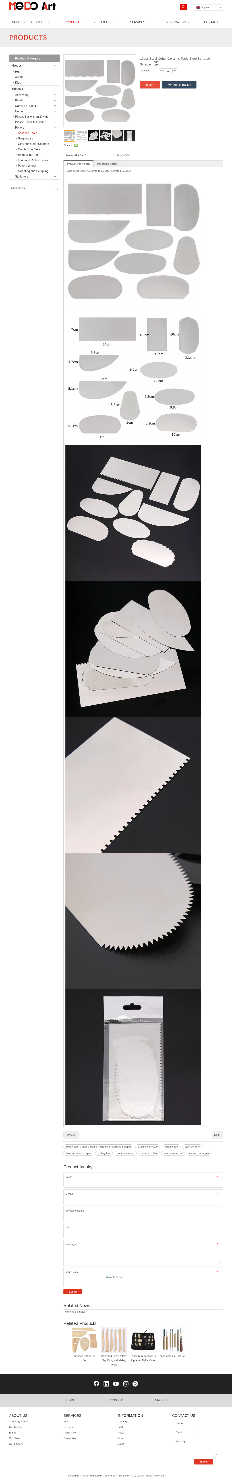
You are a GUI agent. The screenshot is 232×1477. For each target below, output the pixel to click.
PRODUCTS (116, 1400)
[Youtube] (116, 1384)
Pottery (19, 127)
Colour (19, 111)
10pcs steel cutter (148, 1146)
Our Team (14, 1438)
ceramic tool (171, 1146)
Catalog (122, 1421)
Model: (70, 155)
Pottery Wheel (27, 165)
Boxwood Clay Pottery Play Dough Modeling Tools (114, 1360)
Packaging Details (107, 163)
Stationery (21, 176)
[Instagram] (125, 1384)
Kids (18, 82)
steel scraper (192, 1146)
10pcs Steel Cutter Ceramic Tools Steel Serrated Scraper (98, 1146)
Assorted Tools (27, 133)
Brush (19, 100)
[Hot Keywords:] (183, 7)
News (121, 1432)
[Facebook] (96, 1384)
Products (18, 88)
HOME (70, 1400)
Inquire (149, 84)
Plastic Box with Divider (30, 122)
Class (121, 1443)
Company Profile (18, 1421)
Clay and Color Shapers (33, 143)
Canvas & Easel (25, 105)
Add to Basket (182, 84)
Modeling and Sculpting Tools (37, 171)
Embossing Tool (28, 154)
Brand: (121, 155)
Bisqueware (25, 138)
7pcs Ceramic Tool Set (172, 1355)
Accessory (21, 94)
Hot (17, 71)
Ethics (12, 1432)
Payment (68, 1426)
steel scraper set (173, 1153)
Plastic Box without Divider (32, 116)
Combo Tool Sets (29, 149)
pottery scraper (125, 1153)
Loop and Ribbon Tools (33, 160)
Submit (73, 1291)
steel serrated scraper (78, 1153)
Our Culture (15, 1426)
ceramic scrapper (199, 1153)
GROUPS (161, 1400)
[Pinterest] (135, 1384)
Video (121, 1438)
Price (66, 1421)
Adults (19, 77)
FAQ (120, 1426)
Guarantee (69, 1438)
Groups (17, 65)
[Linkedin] (106, 1384)
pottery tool (104, 1153)
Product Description (78, 163)
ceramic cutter (149, 1153)
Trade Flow (69, 1432)
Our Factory (16, 1443)
